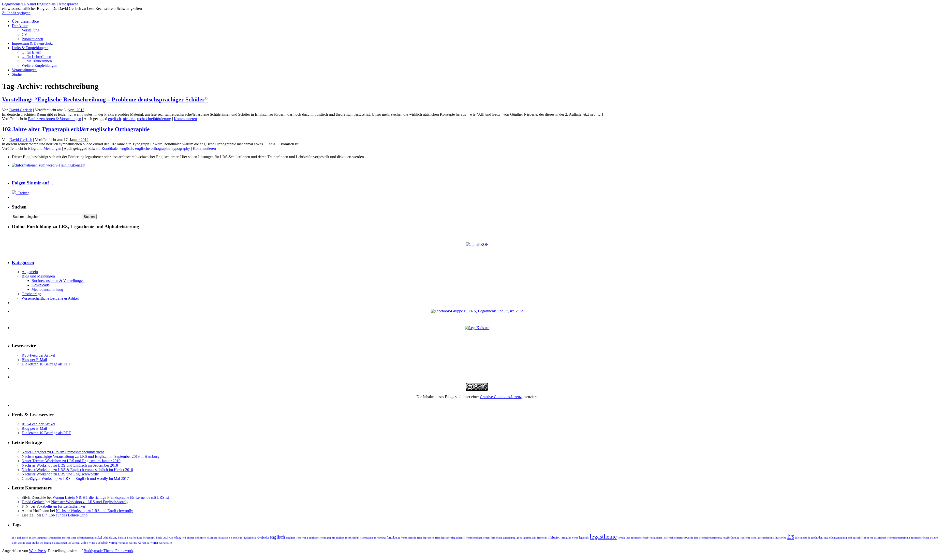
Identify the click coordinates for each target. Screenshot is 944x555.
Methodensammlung (47, 289)
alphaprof (22, 537)
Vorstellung (30, 30)
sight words (18, 542)
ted (41, 542)
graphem (542, 537)
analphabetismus (38, 537)
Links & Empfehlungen (30, 48)
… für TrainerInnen (37, 61)
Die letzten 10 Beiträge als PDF (46, 364)
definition (200, 537)
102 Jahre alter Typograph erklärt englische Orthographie (76, 129)
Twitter (23, 193)
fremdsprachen (425, 537)
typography (181, 148)
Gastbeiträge (31, 294)
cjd (184, 537)
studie (35, 542)
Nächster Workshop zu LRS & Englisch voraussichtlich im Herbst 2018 (77, 470)
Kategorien (23, 262)
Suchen (19, 206)
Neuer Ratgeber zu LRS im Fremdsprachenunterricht (63, 452)
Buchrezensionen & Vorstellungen (54, 119)
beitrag (122, 537)
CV (24, 34)
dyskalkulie (249, 537)
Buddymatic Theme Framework (108, 551)
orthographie (855, 537)
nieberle (129, 119)
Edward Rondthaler (103, 148)
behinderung (110, 537)
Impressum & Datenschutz (32, 43)
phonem (868, 537)
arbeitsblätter (69, 537)
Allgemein (30, 272)
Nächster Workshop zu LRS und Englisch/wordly (60, 474)
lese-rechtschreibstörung (708, 537)
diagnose (212, 537)
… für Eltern (31, 52)
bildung (137, 537)
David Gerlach (20, 110)
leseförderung (731, 537)
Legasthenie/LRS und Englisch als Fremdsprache (40, 4)
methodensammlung (835, 537)
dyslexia (263, 537)
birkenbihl (149, 537)
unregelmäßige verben (67, 542)
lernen (621, 537)
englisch (114, 119)
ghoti (519, 537)
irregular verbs (569, 537)
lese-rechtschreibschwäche (678, 537)
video (84, 542)
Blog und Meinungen (44, 148)
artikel (98, 537)
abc (14, 537)
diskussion (224, 537)
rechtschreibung (920, 537)
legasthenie (603, 536)
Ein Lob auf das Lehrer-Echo (65, 515)
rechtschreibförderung (154, 119)
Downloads (40, 285)
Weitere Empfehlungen (39, 65)
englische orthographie (152, 148)
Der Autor (20, 26)
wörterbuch (165, 542)
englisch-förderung (297, 537)
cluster (190, 537)
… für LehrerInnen (36, 57)
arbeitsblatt (54, 537)
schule (934, 537)
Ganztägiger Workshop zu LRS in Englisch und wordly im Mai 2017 (75, 478)
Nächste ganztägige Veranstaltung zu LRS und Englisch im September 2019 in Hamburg (90, 456)
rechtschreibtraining (898, 537)
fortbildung (393, 537)
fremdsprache (408, 537)
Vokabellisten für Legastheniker (60, 506)
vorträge (123, 542)
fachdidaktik (352, 537)
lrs (790, 536)
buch (159, 537)
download (236, 537)
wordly (133, 542)
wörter (154, 542)
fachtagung (366, 537)
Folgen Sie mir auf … (33, 182)
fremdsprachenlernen (478, 537)
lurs (797, 537)
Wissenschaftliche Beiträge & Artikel (50, 298)
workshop (143, 542)
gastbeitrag (509, 537)
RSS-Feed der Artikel (38, 355)
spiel (28, 542)
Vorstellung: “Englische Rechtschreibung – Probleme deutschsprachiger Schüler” (105, 99)
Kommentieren (185, 119)
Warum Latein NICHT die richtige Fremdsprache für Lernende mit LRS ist (111, 497)
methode (805, 537)
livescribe (780, 537)
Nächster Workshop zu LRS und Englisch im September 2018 (70, 465)
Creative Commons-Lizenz (501, 397)
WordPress (37, 551)
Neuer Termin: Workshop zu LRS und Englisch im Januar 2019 (71, 461)
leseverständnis (765, 537)
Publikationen (32, 39)
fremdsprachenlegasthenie (450, 537)
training (48, 542)
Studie (17, 74)
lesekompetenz (748, 537)
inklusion (554, 537)
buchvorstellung (172, 537)
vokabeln (103, 542)
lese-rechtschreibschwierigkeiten (644, 537)
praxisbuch (880, 537)
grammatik (529, 537)
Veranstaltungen (24, 70)
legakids (584, 537)
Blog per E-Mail (34, 360)
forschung (380, 537)
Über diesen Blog (25, 21)
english (340, 537)
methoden (817, 537)
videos (93, 542)
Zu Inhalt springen (16, 13)
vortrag (113, 542)
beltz (130, 537)
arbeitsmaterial (85, 537)
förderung (496, 537)
